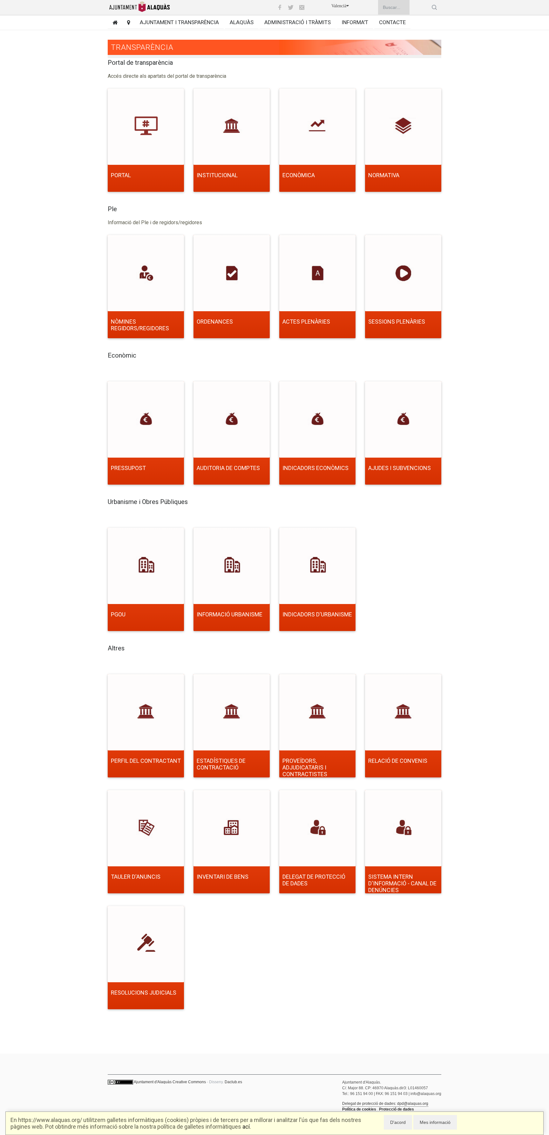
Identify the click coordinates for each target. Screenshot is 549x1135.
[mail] (302, 7)
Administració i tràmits (297, 22)
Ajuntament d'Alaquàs (153, 1082)
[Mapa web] (126, 22)
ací (246, 1126)
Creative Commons (189, 1082)
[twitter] (290, 7)
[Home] (113, 22)
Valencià (338, 5)
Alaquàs (242, 22)
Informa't (355, 22)
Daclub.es (233, 1082)
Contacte (392, 22)
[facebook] (279, 7)
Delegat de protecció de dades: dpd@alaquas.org (385, 1103)
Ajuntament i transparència (179, 22)
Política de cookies (359, 1109)
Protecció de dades (396, 1109)
